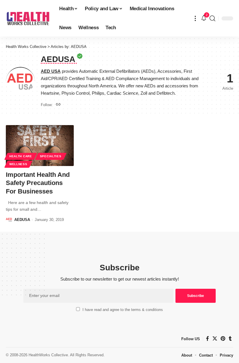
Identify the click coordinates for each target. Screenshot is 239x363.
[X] (215, 339)
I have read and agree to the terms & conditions (122, 309)
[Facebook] (207, 339)
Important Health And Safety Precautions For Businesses (38, 183)
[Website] (58, 105)
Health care (20, 156)
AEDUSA (22, 219)
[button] (195, 18)
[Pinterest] (223, 339)
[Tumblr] (230, 339)
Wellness (18, 164)
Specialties (50, 156)
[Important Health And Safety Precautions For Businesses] (40, 145)
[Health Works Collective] (28, 18)
